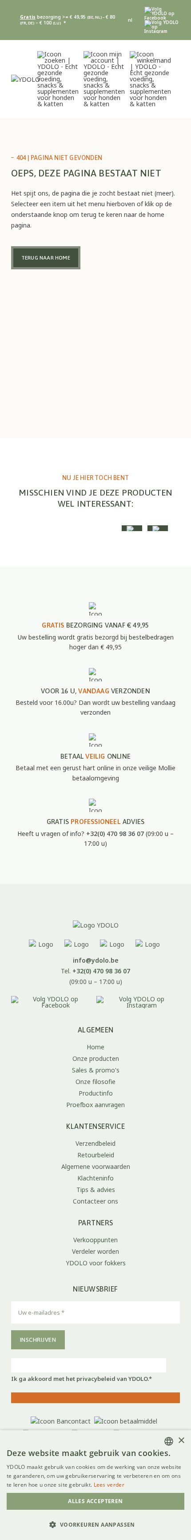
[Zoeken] (58, 79)
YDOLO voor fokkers (96, 1263)
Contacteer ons (95, 1201)
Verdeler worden (95, 1251)
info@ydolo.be (96, 960)
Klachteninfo (95, 1178)
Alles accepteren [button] (95, 1501)
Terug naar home (45, 258)
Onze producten (95, 1058)
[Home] (95, 925)
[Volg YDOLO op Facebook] (160, 13)
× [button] (181, 1440)
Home (95, 1047)
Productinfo (96, 1093)
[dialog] (95, 1485)
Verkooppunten (95, 1240)
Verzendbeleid (95, 1143)
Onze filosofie (95, 1081)
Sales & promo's (95, 1070)
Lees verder (109, 1484)
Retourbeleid (95, 1155)
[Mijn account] (104, 79)
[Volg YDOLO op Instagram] (162, 26)
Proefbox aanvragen (95, 1104)
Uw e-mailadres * (133, 1306)
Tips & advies (95, 1189)
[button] (95, 1524)
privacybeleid (95, 1379)
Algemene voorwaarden (95, 1166)
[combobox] (168, 1441)
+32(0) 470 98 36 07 (115, 833)
